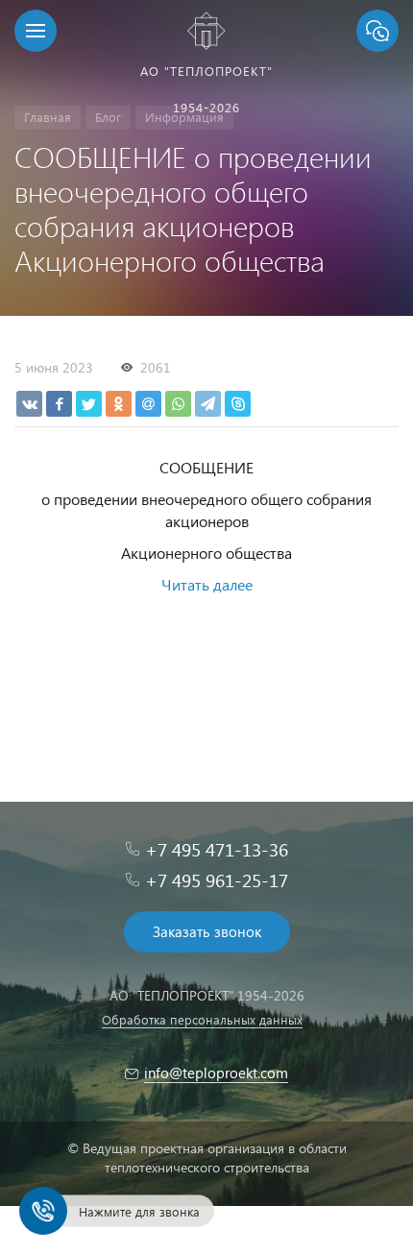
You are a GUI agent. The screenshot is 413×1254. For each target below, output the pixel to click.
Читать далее (207, 584)
